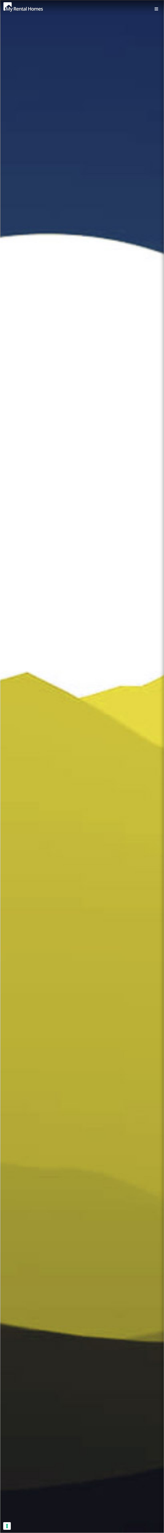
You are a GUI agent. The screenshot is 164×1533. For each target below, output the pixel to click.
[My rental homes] (30, 9)
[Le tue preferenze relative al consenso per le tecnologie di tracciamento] (7, 1526)
